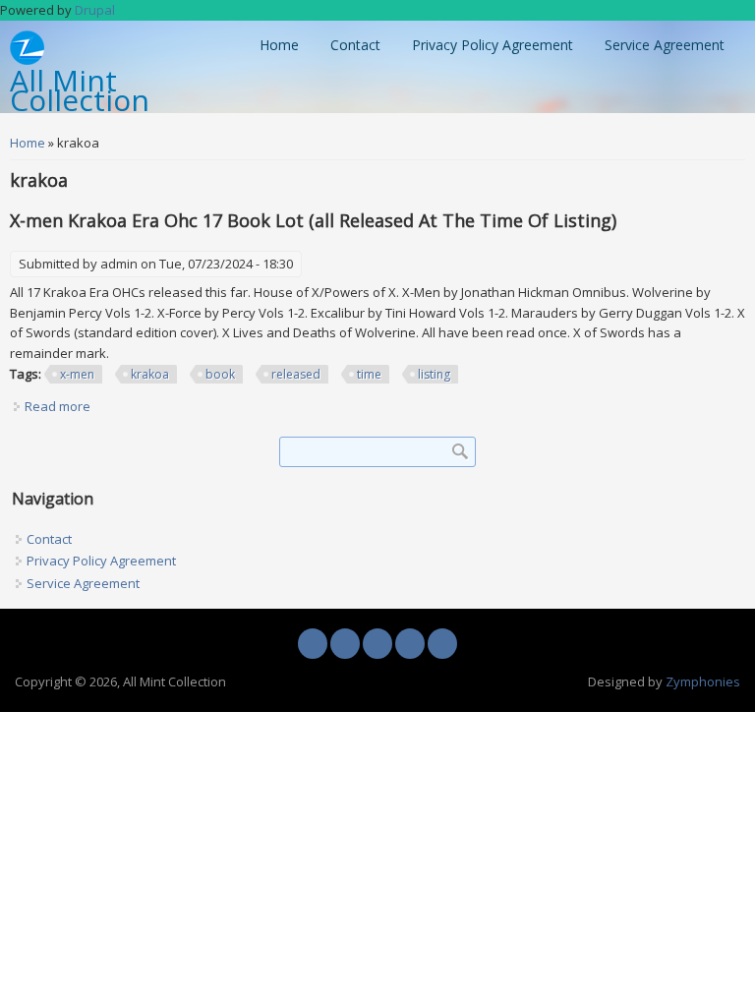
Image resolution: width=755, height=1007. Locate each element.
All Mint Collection (79, 91)
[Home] (27, 60)
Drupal (95, 10)
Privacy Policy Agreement (492, 44)
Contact (355, 44)
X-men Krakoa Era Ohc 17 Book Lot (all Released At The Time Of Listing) (313, 220)
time (369, 374)
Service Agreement (665, 44)
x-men (77, 374)
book (220, 374)
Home (279, 44)
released (295, 374)
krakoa (150, 374)
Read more (57, 406)
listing (434, 374)
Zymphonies (703, 681)
